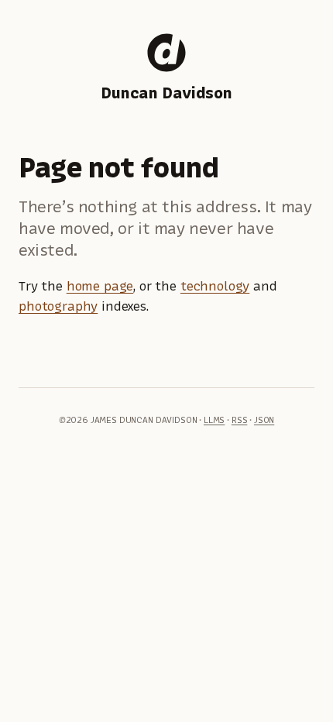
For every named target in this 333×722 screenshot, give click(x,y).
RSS (240, 420)
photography (58, 306)
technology (214, 285)
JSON (264, 420)
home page (100, 285)
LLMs (214, 420)
